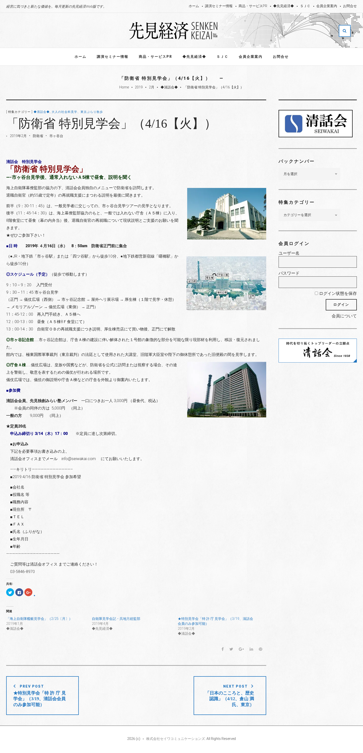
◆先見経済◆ (283, 6)
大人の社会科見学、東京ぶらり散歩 (77, 112)
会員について (344, 315)
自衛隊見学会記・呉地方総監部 (116, 619)
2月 (151, 87)
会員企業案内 (326, 6)
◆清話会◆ (169, 87)
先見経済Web (173, 30)
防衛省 (38, 136)
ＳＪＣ (305, 6)
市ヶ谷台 (56, 136)
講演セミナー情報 (219, 6)
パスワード (289, 273)
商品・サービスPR (253, 6)
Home (124, 87)
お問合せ (350, 6)
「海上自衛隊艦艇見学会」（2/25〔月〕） (39, 619)
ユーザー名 (289, 253)
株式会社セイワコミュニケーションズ (175, 739)
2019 (139, 87)
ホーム (194, 6)
